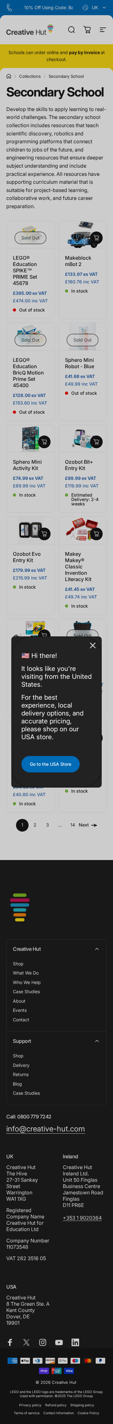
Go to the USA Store (50, 764)
